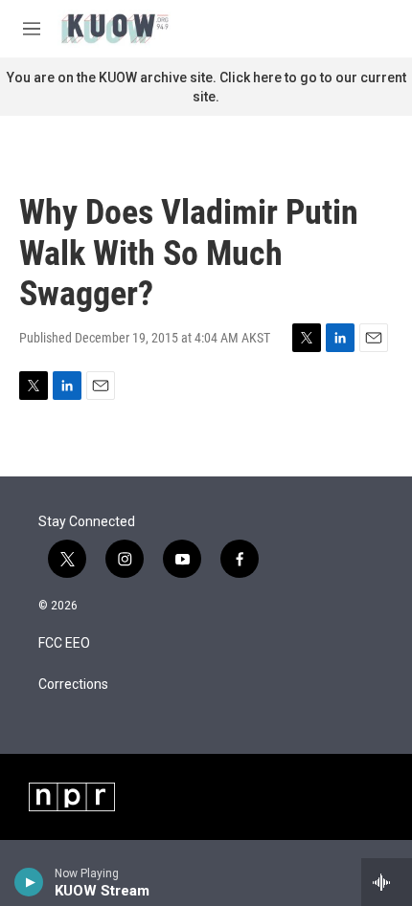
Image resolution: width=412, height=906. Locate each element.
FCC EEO (64, 643)
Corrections (73, 684)
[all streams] (386, 882)
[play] (29, 882)
